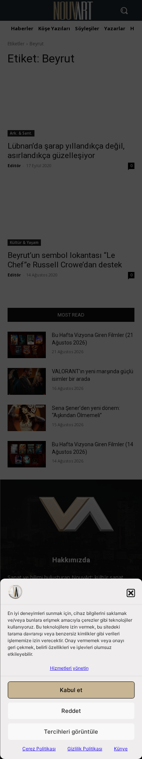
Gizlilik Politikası (84, 748)
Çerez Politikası (39, 748)
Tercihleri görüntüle (71, 731)
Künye (121, 748)
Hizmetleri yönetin (69, 668)
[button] (130, 593)
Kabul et (71, 690)
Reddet (71, 710)
